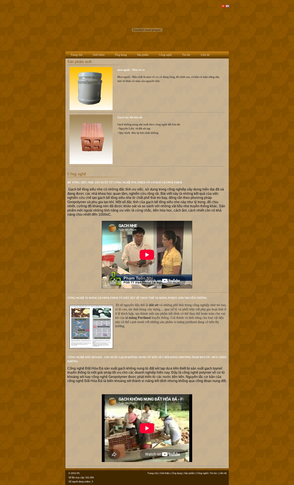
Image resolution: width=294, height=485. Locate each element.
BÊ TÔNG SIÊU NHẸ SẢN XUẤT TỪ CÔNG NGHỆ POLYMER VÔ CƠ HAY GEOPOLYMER (124, 182)
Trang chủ (76, 54)
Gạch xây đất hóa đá (129, 117)
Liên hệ (205, 54)
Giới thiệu (99, 54)
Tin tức (186, 54)
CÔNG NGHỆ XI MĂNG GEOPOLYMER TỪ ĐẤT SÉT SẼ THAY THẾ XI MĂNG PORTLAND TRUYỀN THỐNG (137, 297)
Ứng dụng (121, 54)
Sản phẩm (143, 54)
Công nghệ (165, 54)
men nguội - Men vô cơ (131, 69)
